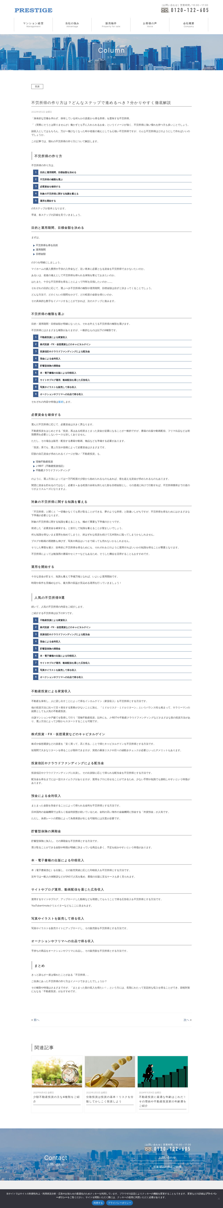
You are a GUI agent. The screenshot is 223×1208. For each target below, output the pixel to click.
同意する (98, 1202)
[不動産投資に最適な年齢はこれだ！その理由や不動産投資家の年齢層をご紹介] (163, 1071)
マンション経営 (33, 25)
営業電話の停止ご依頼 (167, 1167)
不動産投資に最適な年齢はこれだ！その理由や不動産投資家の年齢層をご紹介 (162, 1101)
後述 (60, 401)
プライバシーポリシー (119, 1202)
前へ (36, 1020)
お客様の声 (150, 25)
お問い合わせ (167, 1157)
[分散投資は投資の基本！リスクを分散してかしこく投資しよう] (110, 1071)
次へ (186, 1020)
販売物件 (111, 25)
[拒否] (218, 1198)
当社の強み (72, 25)
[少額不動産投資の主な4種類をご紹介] (57, 1071)
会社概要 (188, 25)
